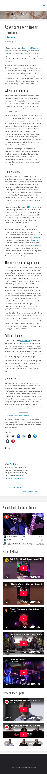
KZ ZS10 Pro (30, 207)
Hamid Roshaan (16, 415)
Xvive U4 (33, 245)
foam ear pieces (25, 341)
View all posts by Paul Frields (15, 478)
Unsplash (27, 415)
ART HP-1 (36, 240)
